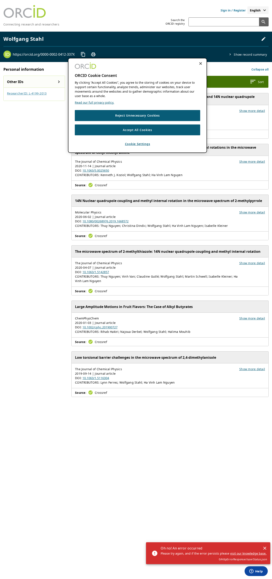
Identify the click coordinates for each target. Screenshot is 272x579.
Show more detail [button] (252, 111)
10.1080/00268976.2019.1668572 (105, 221)
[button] (260, 69)
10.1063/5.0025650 (95, 170)
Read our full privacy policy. (94, 102)
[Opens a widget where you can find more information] (256, 571)
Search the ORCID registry (175, 21)
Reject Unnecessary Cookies (137, 115)
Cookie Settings (137, 144)
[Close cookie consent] (200, 63)
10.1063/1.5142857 (95, 272)
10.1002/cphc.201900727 (100, 327)
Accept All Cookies (137, 130)
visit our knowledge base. (248, 553)
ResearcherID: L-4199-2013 (27, 93)
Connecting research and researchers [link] (31, 24)
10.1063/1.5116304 (95, 378)
